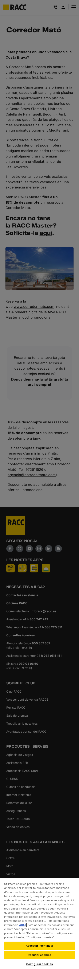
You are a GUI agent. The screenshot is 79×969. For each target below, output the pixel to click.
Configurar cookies (39, 964)
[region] (39, 923)
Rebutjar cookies (39, 955)
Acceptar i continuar (40, 945)
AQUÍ (22, 925)
